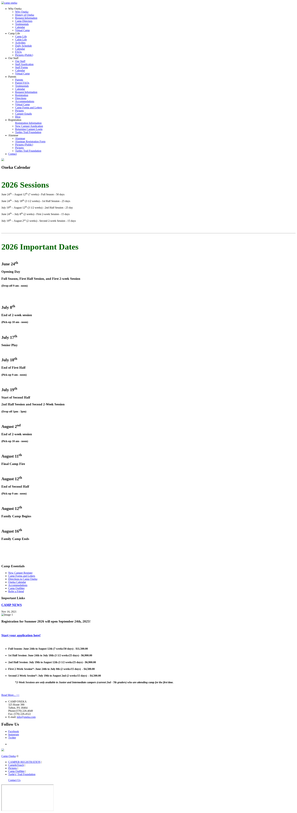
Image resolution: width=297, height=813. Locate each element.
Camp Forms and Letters (28, 107)
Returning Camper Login (28, 129)
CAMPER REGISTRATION (24, 761)
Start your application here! (21, 635)
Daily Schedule (23, 45)
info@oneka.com (26, 717)
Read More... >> (10, 695)
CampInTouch (16, 765)
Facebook (13, 731)
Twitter (12, 737)
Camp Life (21, 36)
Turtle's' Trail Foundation (21, 774)
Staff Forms (21, 67)
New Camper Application (29, 126)
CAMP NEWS (11, 605)
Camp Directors (23, 21)
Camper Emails (23, 113)
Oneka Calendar (17, 582)
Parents (19, 79)
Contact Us (14, 780)
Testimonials (22, 24)
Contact (12, 153)
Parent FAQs (22, 82)
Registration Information (28, 123)
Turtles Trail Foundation (28, 132)
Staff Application (24, 64)
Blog (17, 116)
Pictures (19, 110)
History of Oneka (24, 14)
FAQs (18, 51)
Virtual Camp (22, 30)
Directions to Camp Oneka (22, 579)
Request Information (26, 17)
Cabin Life (21, 39)
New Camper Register (20, 572)
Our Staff (20, 61)
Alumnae (20, 138)
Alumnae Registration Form (30, 141)
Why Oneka (21, 11)
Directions (20, 98)
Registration (21, 95)
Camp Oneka (8, 756)
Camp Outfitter (16, 588)
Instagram (13, 734)
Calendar (20, 27)
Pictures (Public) (24, 55)
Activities (20, 42)
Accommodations (24, 101)
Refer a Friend (16, 591)
